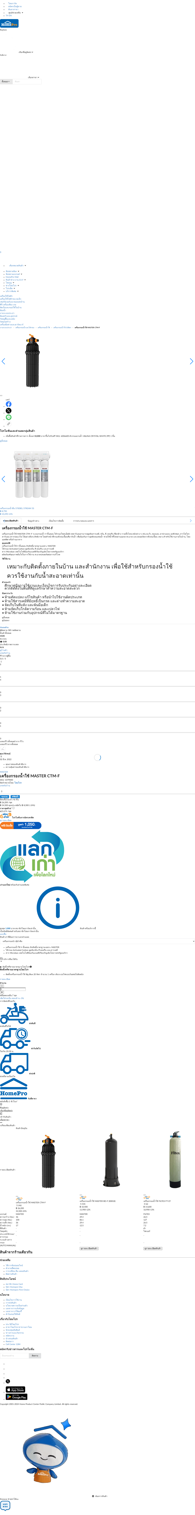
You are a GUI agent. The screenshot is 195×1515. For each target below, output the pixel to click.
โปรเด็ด (9, 289)
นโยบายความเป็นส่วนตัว (17, 1306)
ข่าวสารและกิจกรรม (15, 1333)
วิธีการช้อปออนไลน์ (14, 1266)
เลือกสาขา (32, 78)
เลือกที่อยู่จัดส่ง (24, 52)
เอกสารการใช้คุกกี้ (14, 1311)
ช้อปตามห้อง (11, 271)
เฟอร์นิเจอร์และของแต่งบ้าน (12, 302)
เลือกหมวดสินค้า (16, 266)
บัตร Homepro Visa (14, 1287)
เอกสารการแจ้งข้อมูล (15, 1309)
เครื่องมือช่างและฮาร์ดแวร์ (11, 325)
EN (10, 16)
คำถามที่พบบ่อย (12, 1268)
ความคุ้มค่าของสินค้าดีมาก (17, 767)
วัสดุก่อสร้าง (5, 322)
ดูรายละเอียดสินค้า (89, 1249)
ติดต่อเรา (10, 1342)
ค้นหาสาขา (13, 10)
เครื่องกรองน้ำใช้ (44, 327)
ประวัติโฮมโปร (12, 1324)
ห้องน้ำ (3, 310)
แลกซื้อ (3, 934)
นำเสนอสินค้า (12, 1339)
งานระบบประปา (7, 313)
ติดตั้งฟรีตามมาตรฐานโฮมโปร (42, 970)
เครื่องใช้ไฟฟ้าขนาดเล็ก (10, 299)
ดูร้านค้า (3, 650)
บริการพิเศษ (11, 291)
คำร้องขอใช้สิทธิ (13, 1314)
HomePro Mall (12, 277)
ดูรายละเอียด (5, 821)
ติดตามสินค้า (11, 1274)
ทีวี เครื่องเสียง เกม (8, 305)
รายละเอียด (5, 979)
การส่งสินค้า (11, 1303)
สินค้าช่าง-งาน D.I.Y (14, 280)
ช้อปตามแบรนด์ (13, 274)
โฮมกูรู (9, 283)
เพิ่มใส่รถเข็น (5, 998)
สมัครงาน (10, 1336)
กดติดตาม (16, 630)
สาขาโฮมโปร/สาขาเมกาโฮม (19, 1327)
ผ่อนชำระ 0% (18, 998)
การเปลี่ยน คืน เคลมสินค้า (17, 1271)
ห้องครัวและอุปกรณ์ (8, 316)
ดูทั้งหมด (3, 441)
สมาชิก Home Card (14, 1284)
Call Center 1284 (13, 1344)
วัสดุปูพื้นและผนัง (7, 319)
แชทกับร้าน (5, 653)
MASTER (4, 772)
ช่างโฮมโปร (11, 286)
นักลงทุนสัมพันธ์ (13, 1330)
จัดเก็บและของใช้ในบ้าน (11, 308)
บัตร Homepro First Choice (17, 1290)
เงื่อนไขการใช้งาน (14, 1300)
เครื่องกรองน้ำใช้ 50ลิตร (62, 327)
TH (7, 16)
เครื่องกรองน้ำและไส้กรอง (24, 327)
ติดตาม (35, 1356)
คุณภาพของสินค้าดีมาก (16, 764)
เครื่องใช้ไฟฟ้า (6, 296)
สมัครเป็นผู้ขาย (15, 7)
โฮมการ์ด (12, 4)
